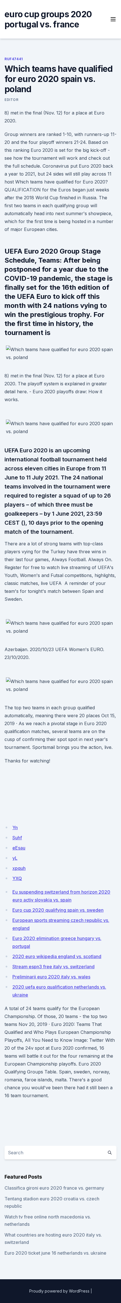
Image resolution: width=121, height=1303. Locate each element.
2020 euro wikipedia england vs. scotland (56, 956)
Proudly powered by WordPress (59, 1291)
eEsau (18, 848)
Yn (15, 827)
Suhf (17, 837)
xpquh (19, 868)
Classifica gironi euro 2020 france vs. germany (54, 1188)
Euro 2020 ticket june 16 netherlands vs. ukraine (55, 1253)
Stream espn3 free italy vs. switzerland (53, 966)
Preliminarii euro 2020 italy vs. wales (51, 977)
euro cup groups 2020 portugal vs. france (48, 19)
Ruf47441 (14, 59)
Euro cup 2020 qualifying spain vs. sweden (58, 910)
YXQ (17, 878)
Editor (12, 100)
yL (14, 858)
